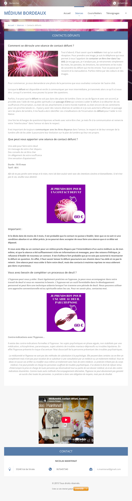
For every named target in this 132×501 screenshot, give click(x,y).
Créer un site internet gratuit (62, 489)
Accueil (67, 13)
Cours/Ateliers (95, 13)
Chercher (5, 3)
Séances (79, 13)
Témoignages (112, 13)
